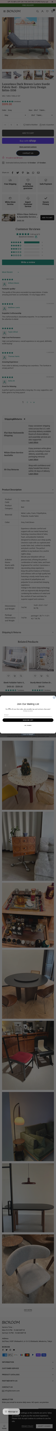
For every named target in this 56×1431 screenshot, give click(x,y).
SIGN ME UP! (28, 720)
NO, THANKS (28, 725)
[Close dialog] (54, 697)
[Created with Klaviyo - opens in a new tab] (28, 734)
